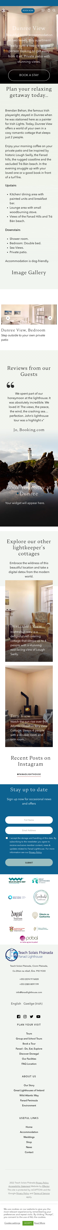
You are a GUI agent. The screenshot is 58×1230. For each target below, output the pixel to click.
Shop (29, 1142)
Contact (29, 1152)
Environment (29, 1106)
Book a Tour (29, 1044)
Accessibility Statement (19, 1186)
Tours (29, 1034)
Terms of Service (42, 1193)
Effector (46, 1186)
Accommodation (29, 1132)
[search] (54, 10)
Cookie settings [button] (12, 1223)
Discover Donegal (29, 1054)
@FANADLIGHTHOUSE (29, 774)
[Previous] (8, 318)
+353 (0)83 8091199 (29, 984)
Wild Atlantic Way (29, 1095)
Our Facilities (29, 1059)
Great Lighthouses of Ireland (29, 1090)
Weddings (29, 1137)
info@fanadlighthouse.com (29, 992)
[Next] (50, 318)
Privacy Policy (35, 852)
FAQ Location (29, 1064)
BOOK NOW (28, 11)
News (29, 1147)
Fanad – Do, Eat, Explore (29, 1049)
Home (29, 1127)
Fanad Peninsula (29, 1101)
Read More (39, 1223)
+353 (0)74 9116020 (29, 979)
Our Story (29, 1085)
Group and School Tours (29, 1039)
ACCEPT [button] (28, 1223)
